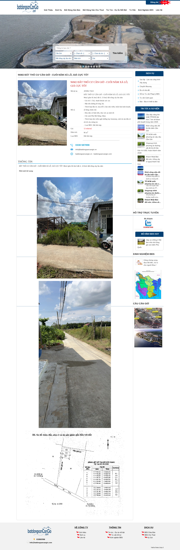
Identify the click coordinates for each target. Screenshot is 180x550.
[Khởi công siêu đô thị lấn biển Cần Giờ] (141, 127)
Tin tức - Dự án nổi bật (116, 10)
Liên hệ (159, 10)
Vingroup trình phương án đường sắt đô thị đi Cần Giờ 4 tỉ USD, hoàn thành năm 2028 (149, 148)
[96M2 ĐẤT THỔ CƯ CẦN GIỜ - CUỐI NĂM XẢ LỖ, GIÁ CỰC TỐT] (42, 145)
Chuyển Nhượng (145, 86)
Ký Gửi (150, 537)
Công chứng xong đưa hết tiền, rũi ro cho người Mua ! (151, 262)
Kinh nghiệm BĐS (145, 10)
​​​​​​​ (79, 537)
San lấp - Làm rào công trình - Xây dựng (150, 81)
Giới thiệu (48, 10)
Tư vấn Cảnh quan (146, 98)
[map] (148, 299)
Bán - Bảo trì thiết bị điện (148, 102)
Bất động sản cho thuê (93, 10)
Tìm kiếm (118, 53)
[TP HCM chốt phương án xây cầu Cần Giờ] (141, 136)
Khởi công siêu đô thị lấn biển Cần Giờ (153, 128)
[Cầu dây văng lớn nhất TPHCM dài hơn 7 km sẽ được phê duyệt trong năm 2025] (141, 116)
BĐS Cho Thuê (150, 535)
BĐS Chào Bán (149, 532)
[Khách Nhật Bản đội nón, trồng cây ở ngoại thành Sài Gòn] (141, 158)
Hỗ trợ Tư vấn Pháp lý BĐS (150, 94)
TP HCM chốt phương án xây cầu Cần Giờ (153, 136)
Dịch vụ (58, 10)
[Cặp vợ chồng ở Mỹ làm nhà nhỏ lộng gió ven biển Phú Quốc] (141, 242)
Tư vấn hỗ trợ (116, 535)
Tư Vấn (132, 10)
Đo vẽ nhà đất (145, 90)
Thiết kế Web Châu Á (157, 547)
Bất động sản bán (72, 10)
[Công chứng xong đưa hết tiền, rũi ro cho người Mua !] (138, 262)
